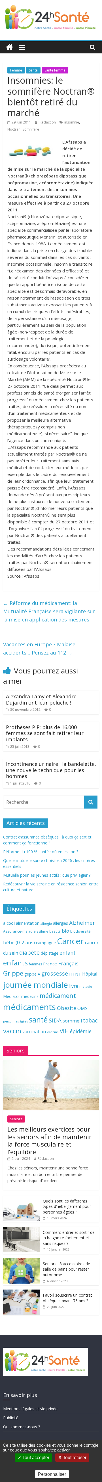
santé (38, 1020)
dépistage (49, 953)
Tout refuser (74, 1457)
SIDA (55, 1020)
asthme (42, 931)
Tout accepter (35, 1457)
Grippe (13, 973)
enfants (15, 962)
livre (73, 986)
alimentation (27, 923)
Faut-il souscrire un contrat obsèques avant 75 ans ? (67, 1297)
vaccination (34, 1031)
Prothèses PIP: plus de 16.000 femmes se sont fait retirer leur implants (45, 733)
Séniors (16, 1119)
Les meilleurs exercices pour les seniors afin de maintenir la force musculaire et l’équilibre (49, 1140)
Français (68, 963)
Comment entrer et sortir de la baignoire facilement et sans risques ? (69, 1238)
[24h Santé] (9, 47)
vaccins (53, 1032)
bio (65, 931)
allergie (46, 923)
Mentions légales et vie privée (30, 1408)
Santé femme (54, 70)
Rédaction (48, 122)
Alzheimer (82, 922)
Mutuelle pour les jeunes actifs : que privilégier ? (46, 875)
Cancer (70, 941)
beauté (55, 931)
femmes (35, 964)
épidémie (81, 1031)
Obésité (66, 1008)
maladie (85, 986)
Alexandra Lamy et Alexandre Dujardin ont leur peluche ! (41, 699)
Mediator (11, 996)
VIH (64, 1031)
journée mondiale (35, 984)
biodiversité (80, 931)
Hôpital (89, 974)
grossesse (54, 973)
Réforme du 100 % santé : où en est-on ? (40, 851)
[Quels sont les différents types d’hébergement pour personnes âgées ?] (21, 1198)
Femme (16, 70)
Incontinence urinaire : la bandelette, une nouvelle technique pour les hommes (51, 769)
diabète (29, 952)
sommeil (72, 1020)
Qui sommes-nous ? (21, 1426)
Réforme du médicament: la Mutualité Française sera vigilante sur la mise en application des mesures (49, 611)
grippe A (32, 974)
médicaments (29, 1007)
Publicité (10, 1417)
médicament (58, 995)
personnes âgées (15, 1021)
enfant (68, 952)
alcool (9, 923)
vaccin (12, 1030)
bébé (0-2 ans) (19, 942)
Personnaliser (52, 1474)
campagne (46, 942)
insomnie (71, 122)
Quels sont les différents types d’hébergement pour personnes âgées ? (67, 1206)
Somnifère (31, 129)
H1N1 (75, 974)
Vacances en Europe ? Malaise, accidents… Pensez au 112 (40, 648)
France (50, 964)
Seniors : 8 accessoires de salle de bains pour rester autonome (66, 1269)
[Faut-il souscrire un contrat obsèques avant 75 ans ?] (21, 1292)
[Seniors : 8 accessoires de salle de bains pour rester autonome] (21, 1261)
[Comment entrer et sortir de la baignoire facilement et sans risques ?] (21, 1229)
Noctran (13, 129)
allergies (60, 923)
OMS (82, 1008)
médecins (30, 996)
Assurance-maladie (19, 931)
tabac (90, 1020)
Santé (33, 70)
